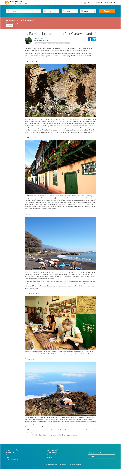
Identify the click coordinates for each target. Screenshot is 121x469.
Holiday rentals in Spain (54, 453)
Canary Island (29, 432)
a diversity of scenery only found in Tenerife (71, 119)
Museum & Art (64, 43)
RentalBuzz (50, 457)
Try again (9, 26)
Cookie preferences (12, 460)
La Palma (39, 43)
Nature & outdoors (51, 43)
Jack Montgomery (40, 38)
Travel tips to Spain (53, 455)
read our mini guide (78, 435)
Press (7, 457)
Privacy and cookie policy (13, 455)
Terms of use (10, 453)
